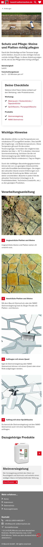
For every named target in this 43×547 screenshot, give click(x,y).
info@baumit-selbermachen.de (17, 524)
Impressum (8, 502)
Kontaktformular (11, 527)
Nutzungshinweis (11, 509)
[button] (39, 2)
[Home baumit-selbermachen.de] (6, 2)
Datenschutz (9, 505)
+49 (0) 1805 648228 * (15, 520)
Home (6, 499)
